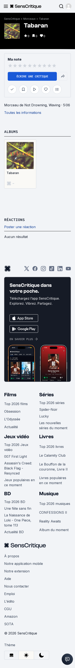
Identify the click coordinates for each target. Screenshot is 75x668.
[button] (68, 6)
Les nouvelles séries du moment (53, 425)
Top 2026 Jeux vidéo (16, 447)
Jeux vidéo (16, 436)
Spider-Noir (48, 409)
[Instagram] (43, 270)
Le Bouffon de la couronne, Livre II (53, 466)
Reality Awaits (50, 521)
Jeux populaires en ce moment (19, 482)
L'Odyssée (12, 419)
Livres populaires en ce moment (52, 480)
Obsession (12, 411)
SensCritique (12, 18)
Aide (7, 579)
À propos (11, 556)
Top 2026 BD (14, 502)
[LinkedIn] (60, 270)
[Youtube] (68, 270)
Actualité (11, 427)
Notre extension (17, 571)
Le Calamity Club (52, 455)
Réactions (14, 219)
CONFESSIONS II (53, 512)
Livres (46, 436)
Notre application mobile (23, 563)
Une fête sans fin (17, 508)
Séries (46, 395)
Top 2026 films (16, 404)
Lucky (44, 416)
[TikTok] (51, 270)
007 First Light (15, 456)
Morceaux (29, 18)
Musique (49, 493)
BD (7, 493)
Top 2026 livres (51, 446)
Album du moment (54, 530)
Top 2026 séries (52, 403)
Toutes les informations (22, 112)
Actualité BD (14, 532)
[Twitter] (26, 270)
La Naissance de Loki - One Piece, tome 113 (17, 520)
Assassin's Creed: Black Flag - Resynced (18, 468)
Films (10, 395)
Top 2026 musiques (54, 504)
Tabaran (44, 18)
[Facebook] (35, 270)
